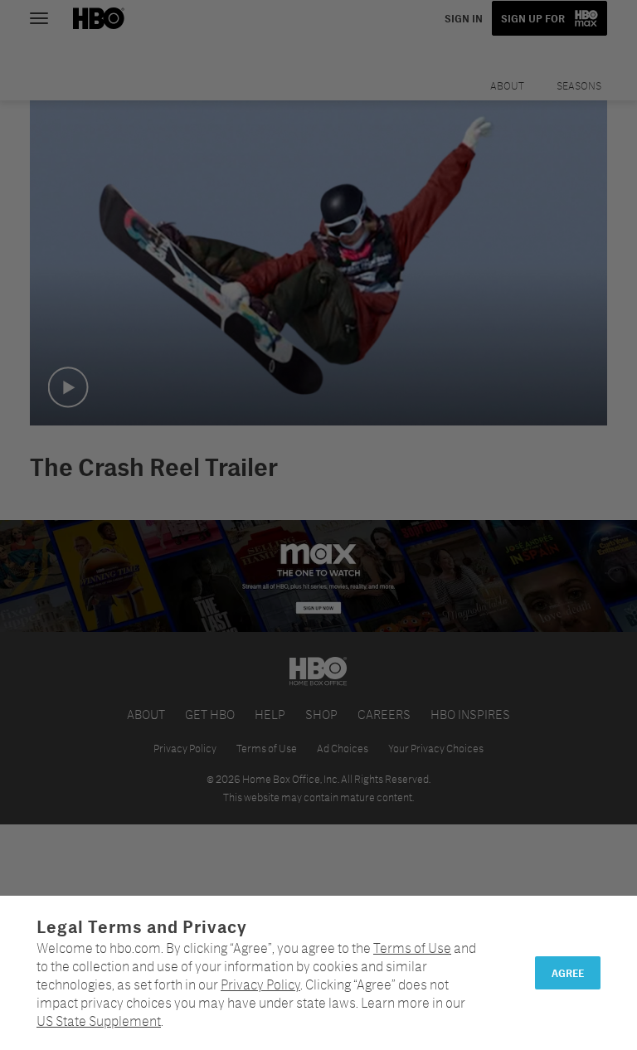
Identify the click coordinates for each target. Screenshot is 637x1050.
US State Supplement (98, 1020)
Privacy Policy (260, 984)
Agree (568, 973)
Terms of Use (412, 947)
